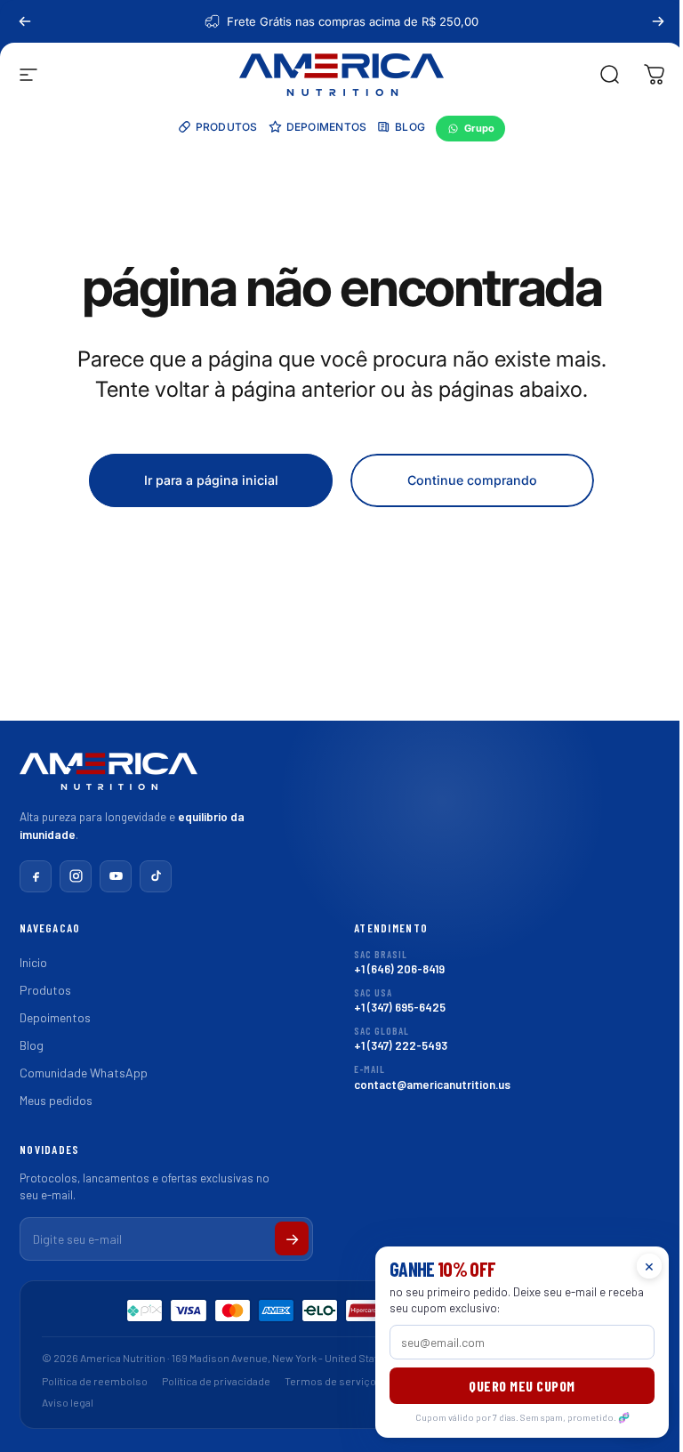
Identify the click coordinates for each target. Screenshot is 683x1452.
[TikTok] (156, 876)
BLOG (410, 126)
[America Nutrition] (108, 778)
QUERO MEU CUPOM (522, 1385)
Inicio (33, 962)
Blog (32, 1045)
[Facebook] (36, 876)
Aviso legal (67, 1402)
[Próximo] (658, 21)
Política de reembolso (95, 1381)
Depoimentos (55, 1017)
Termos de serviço (330, 1381)
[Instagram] (76, 876)
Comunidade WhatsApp (84, 1072)
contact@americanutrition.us (432, 1077)
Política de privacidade (216, 1381)
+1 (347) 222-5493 (400, 1039)
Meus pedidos (56, 1100)
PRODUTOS (227, 126)
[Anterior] (24, 21)
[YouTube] (116, 876)
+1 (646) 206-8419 (399, 962)
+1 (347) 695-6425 (400, 1000)
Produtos (45, 989)
